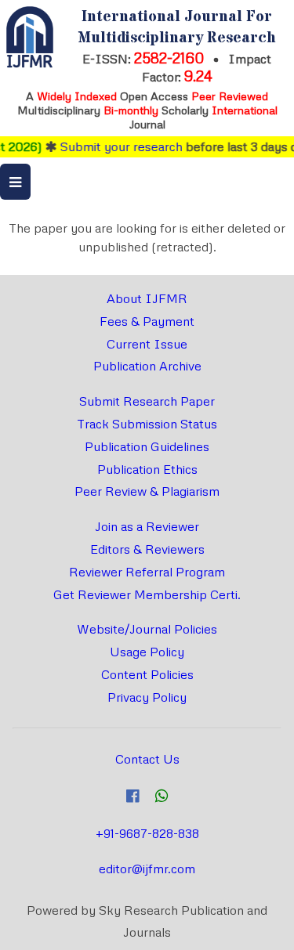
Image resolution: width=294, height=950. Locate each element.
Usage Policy (147, 651)
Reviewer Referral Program (147, 572)
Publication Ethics (147, 469)
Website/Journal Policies (147, 629)
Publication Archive (147, 366)
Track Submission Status (147, 424)
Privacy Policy (147, 697)
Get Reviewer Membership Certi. (147, 594)
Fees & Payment (147, 321)
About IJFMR (147, 298)
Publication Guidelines (147, 446)
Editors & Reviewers (147, 549)
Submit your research (117, 146)
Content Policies (147, 674)
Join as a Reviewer (147, 526)
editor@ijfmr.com (147, 868)
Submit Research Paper (147, 401)
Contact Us (147, 759)
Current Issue (147, 344)
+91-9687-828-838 (147, 833)
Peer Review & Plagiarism (147, 491)
